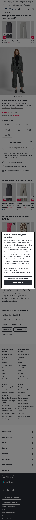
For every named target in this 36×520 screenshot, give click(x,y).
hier (27, 268)
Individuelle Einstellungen (18, 278)
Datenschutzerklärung (18, 273)
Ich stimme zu (18, 282)
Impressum (28, 273)
